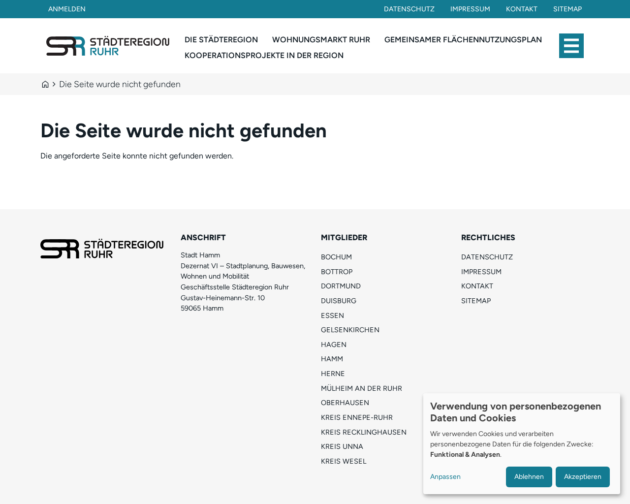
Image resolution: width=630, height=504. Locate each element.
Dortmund (341, 286)
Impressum (470, 9)
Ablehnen (529, 476)
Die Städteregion (221, 39)
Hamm (332, 358)
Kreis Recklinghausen (364, 432)
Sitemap (567, 9)
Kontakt (521, 9)
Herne (333, 373)
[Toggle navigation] (571, 45)
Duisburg (338, 300)
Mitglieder (344, 237)
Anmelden (67, 9)
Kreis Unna (342, 446)
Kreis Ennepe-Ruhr (357, 417)
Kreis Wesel (343, 461)
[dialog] (521, 443)
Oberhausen (345, 402)
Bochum (336, 256)
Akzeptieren (582, 476)
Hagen (333, 344)
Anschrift (203, 237)
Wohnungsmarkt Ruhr (321, 39)
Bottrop (336, 271)
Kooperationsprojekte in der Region (264, 55)
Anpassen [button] (445, 476)
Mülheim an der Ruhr (361, 388)
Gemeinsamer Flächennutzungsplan (463, 39)
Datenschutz (409, 9)
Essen (332, 315)
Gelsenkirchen (350, 329)
